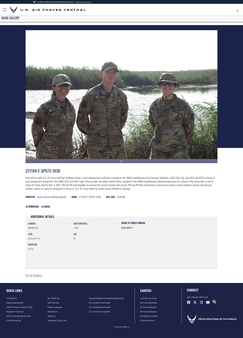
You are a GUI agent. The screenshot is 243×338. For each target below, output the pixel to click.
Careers (145, 290)
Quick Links (14, 290)
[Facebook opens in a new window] (189, 302)
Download (33, 206)
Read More (127, 227)
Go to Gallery (34, 275)
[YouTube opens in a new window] (208, 302)
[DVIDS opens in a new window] (214, 302)
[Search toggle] (238, 10)
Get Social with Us (197, 297)
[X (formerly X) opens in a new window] (195, 302)
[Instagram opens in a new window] (201, 302)
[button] (84, 2)
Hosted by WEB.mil (121, 327)
